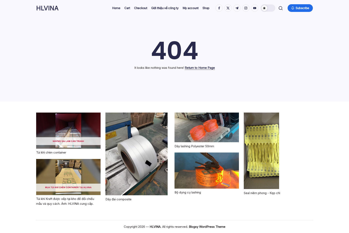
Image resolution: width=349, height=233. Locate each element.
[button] (268, 8)
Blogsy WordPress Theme (207, 227)
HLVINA (47, 8)
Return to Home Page (200, 68)
